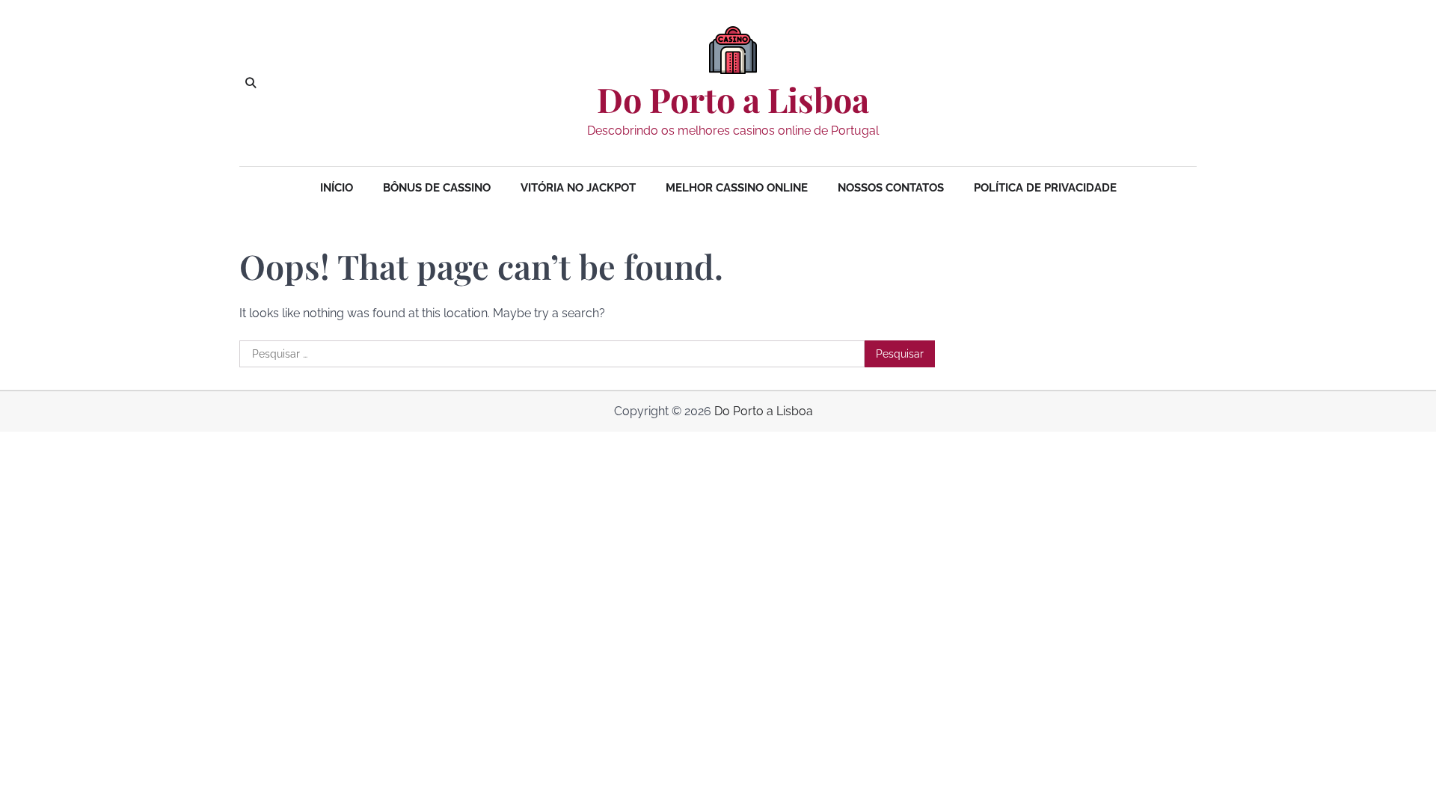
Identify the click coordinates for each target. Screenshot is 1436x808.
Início (336, 188)
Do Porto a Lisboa (733, 99)
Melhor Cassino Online (737, 188)
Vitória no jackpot (578, 188)
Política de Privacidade (1045, 188)
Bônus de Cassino (437, 188)
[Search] (250, 83)
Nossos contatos (891, 188)
